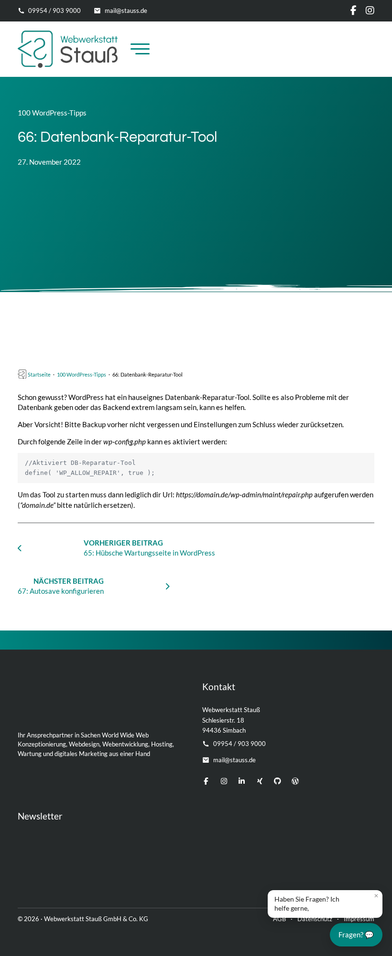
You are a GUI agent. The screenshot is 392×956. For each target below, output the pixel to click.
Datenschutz (314, 919)
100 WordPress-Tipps (52, 112)
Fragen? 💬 (356, 934)
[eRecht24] (103, 874)
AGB (279, 919)
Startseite (39, 374)
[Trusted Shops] (262, 874)
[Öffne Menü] (140, 49)
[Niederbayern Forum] (355, 874)
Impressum (359, 919)
